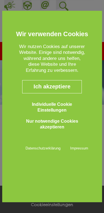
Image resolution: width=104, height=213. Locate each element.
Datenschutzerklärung (43, 148)
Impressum (79, 148)
